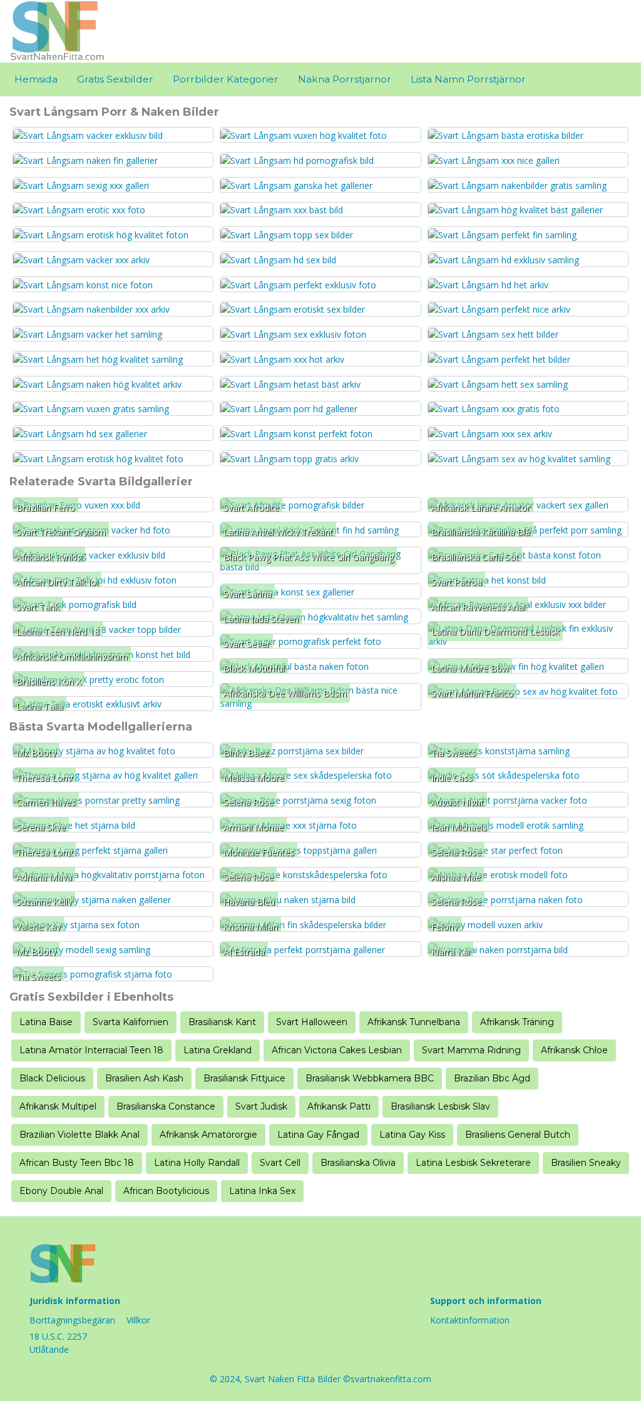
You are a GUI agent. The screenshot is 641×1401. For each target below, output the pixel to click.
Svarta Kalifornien (130, 1022)
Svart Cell (280, 1162)
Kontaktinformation (470, 1320)
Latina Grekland (217, 1050)
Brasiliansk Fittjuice (244, 1078)
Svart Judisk (261, 1106)
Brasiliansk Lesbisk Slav (440, 1106)
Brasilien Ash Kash (144, 1078)
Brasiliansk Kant (222, 1022)
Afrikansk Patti (339, 1106)
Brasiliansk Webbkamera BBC (369, 1078)
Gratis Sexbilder (115, 79)
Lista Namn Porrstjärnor (468, 79)
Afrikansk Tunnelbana (413, 1022)
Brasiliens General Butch (517, 1134)
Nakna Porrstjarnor (344, 79)
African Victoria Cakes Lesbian (337, 1050)
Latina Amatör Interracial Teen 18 (91, 1050)
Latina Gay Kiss (412, 1134)
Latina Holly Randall (197, 1162)
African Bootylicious (166, 1190)
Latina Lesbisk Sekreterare (473, 1162)
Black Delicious (52, 1078)
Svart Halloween (311, 1022)
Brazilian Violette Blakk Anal (79, 1134)
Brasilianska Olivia (358, 1162)
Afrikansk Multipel (57, 1106)
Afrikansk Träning (517, 1022)
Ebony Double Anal (61, 1190)
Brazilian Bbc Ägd (492, 1078)
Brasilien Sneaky (586, 1162)
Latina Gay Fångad (318, 1134)
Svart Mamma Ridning (471, 1050)
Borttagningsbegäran (72, 1320)
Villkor (138, 1320)
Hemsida (36, 79)
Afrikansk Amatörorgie (208, 1134)
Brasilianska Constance (165, 1106)
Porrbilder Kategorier (226, 79)
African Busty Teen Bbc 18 (76, 1162)
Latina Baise (46, 1022)
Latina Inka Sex (262, 1190)
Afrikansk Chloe (574, 1050)
